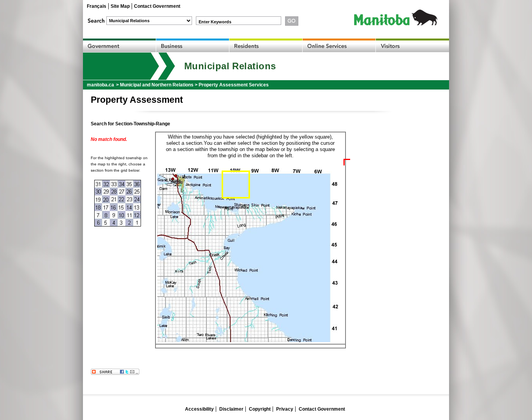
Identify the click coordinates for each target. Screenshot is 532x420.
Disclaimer (231, 409)
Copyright (260, 409)
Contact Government (157, 6)
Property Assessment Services (234, 85)
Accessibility (199, 409)
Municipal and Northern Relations (157, 85)
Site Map (120, 6)
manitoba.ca (100, 85)
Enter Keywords (215, 21)
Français (96, 6)
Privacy (284, 409)
